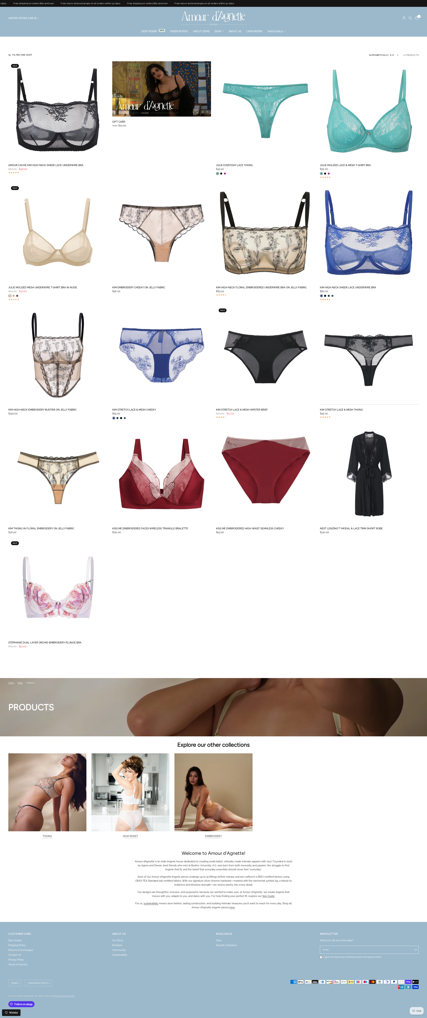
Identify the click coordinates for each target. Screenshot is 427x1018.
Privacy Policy (16, 959)
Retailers (117, 945)
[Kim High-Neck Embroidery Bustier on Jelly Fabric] (57, 355)
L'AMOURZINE (254, 31)
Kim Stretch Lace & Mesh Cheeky (134, 409)
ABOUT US (119, 934)
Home (11, 683)
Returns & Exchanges (20, 950)
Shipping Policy (17, 945)
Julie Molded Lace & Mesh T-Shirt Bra (345, 165)
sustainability (151, 903)
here (232, 907)
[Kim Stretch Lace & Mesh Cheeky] (161, 355)
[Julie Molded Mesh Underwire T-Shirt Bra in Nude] (57, 233)
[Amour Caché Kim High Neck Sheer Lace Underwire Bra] (57, 110)
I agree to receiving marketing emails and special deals (352, 957)
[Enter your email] (415, 950)
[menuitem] (153, 31)
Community (119, 950)
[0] (416, 18)
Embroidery (213, 836)
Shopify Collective (226, 945)
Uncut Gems (201, 31)
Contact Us (14, 954)
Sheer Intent (179, 31)
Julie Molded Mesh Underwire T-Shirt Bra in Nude (42, 287)
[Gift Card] (161, 89)
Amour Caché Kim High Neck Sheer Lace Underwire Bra (45, 165)
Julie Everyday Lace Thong (234, 165)
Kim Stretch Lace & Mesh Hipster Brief (242, 409)
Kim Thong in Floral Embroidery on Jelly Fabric (41, 528)
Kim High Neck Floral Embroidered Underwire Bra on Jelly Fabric (261, 287)
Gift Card (118, 121)
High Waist (130, 836)
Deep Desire (149, 31)
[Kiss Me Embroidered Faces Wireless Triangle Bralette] (161, 474)
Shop (218, 31)
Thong (47, 836)
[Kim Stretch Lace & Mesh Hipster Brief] (265, 355)
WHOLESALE (224, 934)
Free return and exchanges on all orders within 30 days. (63, 3)
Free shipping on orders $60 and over (120, 3)
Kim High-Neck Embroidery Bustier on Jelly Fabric (42, 409)
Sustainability (119, 954)
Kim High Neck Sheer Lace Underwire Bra (348, 287)
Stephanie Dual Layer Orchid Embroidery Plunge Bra (44, 642)
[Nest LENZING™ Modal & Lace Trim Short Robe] (369, 474)
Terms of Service (18, 964)
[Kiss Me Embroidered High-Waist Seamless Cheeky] (265, 474)
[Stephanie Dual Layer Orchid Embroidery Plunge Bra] (57, 588)
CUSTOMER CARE (19, 934)
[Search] (410, 18)
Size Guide (268, 896)
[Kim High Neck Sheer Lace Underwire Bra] (369, 233)
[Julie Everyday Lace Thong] (265, 110)
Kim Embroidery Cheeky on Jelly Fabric (138, 287)
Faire (219, 940)
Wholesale (275, 31)
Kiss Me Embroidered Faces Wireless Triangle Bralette (150, 528)
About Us (235, 31)
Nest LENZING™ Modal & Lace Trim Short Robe (351, 528)
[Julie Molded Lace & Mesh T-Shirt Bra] (369, 110)
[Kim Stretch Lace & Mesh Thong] (369, 355)
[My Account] (404, 18)
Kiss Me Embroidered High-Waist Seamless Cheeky (250, 528)
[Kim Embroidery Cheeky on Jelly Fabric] (161, 233)
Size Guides (15, 940)
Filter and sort (22, 55)
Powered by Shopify (64, 996)
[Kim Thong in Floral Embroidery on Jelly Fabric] (57, 474)
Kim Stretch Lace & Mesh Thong (341, 409)
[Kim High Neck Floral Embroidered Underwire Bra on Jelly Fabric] (265, 233)
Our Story (117, 940)
